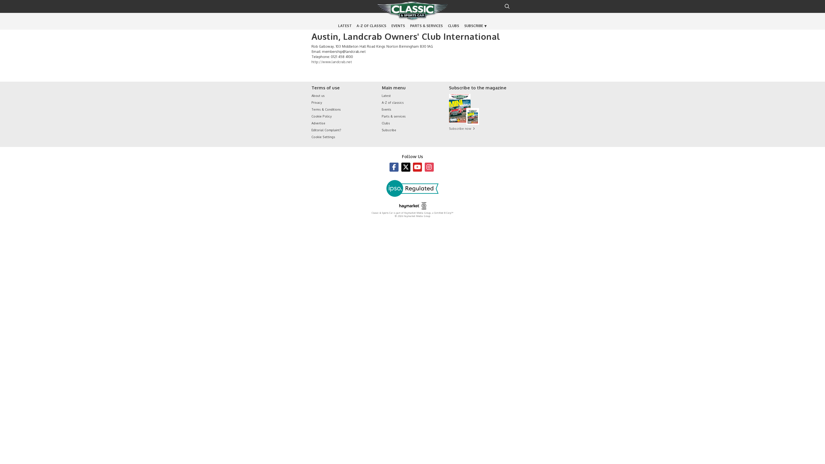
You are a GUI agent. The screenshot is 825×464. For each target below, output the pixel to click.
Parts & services (426, 26)
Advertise (318, 123)
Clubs (453, 26)
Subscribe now (460, 128)
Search (507, 6)
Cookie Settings (323, 137)
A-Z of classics (371, 26)
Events (398, 26)
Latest (345, 26)
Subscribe (473, 26)
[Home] (412, 10)
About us (318, 96)
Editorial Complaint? (326, 130)
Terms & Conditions (326, 109)
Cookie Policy (322, 116)
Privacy (317, 102)
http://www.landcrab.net (332, 62)
